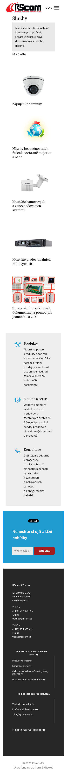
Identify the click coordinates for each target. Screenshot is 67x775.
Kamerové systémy (21, 665)
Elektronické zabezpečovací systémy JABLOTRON (30, 673)
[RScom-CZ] (23, 7)
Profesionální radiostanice (25, 709)
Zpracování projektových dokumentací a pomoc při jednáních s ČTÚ (32, 312)
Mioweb (48, 767)
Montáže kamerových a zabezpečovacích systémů (28, 205)
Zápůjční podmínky (27, 104)
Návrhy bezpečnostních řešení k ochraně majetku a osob (31, 152)
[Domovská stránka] (13, 54)
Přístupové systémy (22, 660)
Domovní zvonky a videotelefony (28, 679)
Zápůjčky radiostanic (22, 714)
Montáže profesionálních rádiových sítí (31, 261)
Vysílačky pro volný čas (23, 704)
